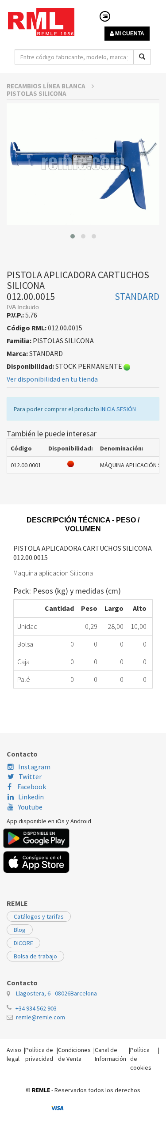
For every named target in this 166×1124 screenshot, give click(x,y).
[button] (72, 236)
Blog (20, 930)
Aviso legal (14, 1054)
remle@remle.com (40, 1017)
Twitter (30, 776)
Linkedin (31, 796)
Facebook (31, 786)
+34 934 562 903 (36, 1008)
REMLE (41, 1090)
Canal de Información (110, 1054)
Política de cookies (140, 1058)
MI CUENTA (129, 33)
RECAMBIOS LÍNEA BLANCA (47, 86)
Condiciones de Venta (74, 1054)
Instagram (34, 766)
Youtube (30, 806)
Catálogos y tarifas (39, 916)
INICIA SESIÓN (118, 409)
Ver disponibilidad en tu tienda (52, 379)
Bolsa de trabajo (35, 956)
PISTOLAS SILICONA (36, 93)
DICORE (23, 943)
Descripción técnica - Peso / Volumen (83, 524)
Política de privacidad (39, 1054)
